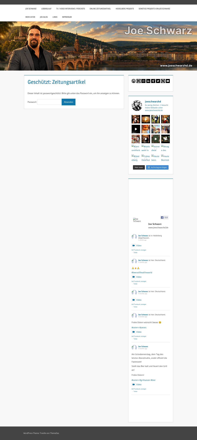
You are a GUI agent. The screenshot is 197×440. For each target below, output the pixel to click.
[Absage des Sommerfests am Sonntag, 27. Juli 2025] (165, 149)
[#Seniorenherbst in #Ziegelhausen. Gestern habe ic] (136, 149)
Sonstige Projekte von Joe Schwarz (154, 8)
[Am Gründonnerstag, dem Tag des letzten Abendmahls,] (136, 129)
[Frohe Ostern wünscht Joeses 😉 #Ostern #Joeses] (165, 119)
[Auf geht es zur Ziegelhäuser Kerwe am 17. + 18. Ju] (136, 119)
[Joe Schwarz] (139, 220)
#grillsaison (144, 380)
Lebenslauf (46, 8)
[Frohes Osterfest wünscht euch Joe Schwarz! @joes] (146, 158)
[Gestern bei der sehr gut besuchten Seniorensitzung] (136, 139)
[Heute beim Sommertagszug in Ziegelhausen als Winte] (155, 158)
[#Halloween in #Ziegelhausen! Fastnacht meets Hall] (146, 149)
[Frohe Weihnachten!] (155, 139)
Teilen (135, 252)
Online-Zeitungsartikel (100, 8)
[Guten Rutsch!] (146, 139)
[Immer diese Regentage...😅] (155, 149)
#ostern (135, 327)
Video (138, 245)
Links (55, 17)
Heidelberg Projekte (125, 8)
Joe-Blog (44, 17)
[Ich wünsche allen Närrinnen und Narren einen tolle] (165, 139)
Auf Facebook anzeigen (139, 250)
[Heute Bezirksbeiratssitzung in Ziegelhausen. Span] (165, 158)
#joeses (142, 327)
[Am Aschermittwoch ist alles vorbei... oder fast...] (146, 129)
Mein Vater (30, 17)
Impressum (67, 17)
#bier (153, 380)
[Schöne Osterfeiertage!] (155, 119)
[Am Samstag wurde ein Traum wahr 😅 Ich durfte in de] (165, 129)
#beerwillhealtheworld (142, 272)
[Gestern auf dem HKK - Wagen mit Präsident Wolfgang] (155, 129)
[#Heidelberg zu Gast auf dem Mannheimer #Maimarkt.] (136, 158)
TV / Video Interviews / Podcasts (70, 8)
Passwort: (32, 102)
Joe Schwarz (30, 8)
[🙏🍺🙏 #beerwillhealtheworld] (146, 119)
